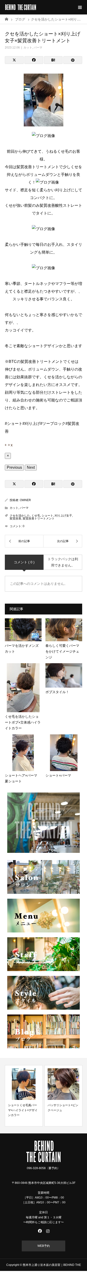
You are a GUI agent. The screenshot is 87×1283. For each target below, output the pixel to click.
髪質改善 (15, 518)
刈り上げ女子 (63, 515)
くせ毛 (35, 515)
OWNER (25, 500)
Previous (14, 467)
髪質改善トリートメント (39, 518)
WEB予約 (43, 1246)
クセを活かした (20, 515)
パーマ (38, 47)
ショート (47, 515)
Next (31, 467)
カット (27, 47)
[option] (24, 1095)
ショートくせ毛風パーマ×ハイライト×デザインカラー (22, 1110)
